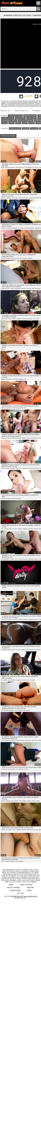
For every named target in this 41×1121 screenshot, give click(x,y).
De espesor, (36, 167)
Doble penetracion (16, 498)
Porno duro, (9, 408)
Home (11, 885)
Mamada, (3, 198)
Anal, (9, 318)
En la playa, (9, 379)
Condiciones (15, 890)
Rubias (26, 769)
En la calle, (15, 198)
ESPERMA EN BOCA (9, 120)
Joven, (3, 318)
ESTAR (31, 123)
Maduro (3, 349)
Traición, (10, 619)
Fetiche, (13, 288)
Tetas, (17, 468)
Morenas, (3, 408)
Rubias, (3, 167)
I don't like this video (36, 96)
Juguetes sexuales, (34, 198)
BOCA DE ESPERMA (25, 120)
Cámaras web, (8, 529)
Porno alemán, (34, 438)
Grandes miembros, (23, 198)
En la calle (36, 318)
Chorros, (3, 228)
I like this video (21, 96)
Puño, (21, 258)
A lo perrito (34, 128)
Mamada (25, 128)
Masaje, (3, 258)
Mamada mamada (30, 115)
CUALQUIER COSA (15, 115)
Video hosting (26, 885)
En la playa (27, 710)
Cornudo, (13, 318)
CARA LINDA (31, 118)
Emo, (33, 288)
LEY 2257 (20, 893)
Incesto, (28, 438)
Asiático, (8, 438)
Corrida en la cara (7, 118)
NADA (18, 123)
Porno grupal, (16, 408)
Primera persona (15, 128)
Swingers (30, 258)
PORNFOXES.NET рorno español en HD (24, 896)
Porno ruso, (4, 619)
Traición (38, 801)
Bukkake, (20, 379)
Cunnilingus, (28, 167)
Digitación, (19, 318)
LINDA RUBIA (20, 118)
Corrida (4, 123)
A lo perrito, (15, 379)
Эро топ (33, 882)
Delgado (32, 680)
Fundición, (38, 288)
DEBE (25, 123)
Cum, (6, 318)
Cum (25, 379)
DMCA (29, 890)
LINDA (11, 123)
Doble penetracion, (11, 167)
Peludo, (8, 258)
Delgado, (15, 228)
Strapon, (29, 801)
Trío (25, 408)
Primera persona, (20, 167)
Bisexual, (6, 559)
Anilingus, (9, 198)
